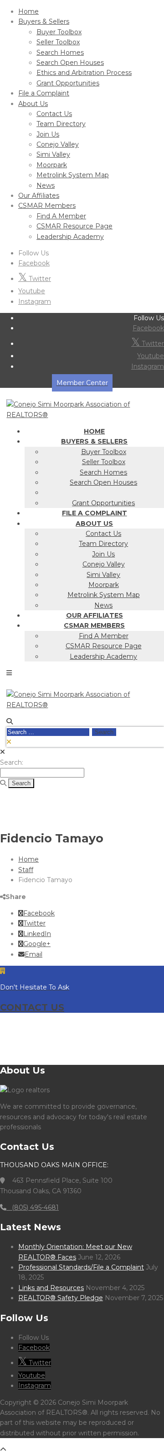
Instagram (34, 301)
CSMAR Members (47, 205)
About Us (33, 104)
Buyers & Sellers (43, 21)
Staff (25, 870)
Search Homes (60, 52)
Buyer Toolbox (59, 32)
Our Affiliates (38, 195)
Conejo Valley (57, 144)
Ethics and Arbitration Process (84, 73)
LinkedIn (37, 934)
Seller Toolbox (58, 42)
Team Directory (61, 124)
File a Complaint (43, 93)
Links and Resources (51, 1288)
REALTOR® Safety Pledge (60, 1298)
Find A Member (61, 216)
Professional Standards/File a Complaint (81, 1267)
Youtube (31, 291)
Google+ (37, 944)
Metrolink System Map (72, 175)
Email (33, 954)
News (45, 185)
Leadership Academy (70, 237)
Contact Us (54, 114)
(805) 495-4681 (32, 1207)
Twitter (39, 279)
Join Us (47, 134)
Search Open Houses (70, 62)
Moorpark (51, 165)
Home (28, 11)
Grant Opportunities (67, 83)
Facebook (34, 263)
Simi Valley (53, 154)
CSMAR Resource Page (74, 226)
